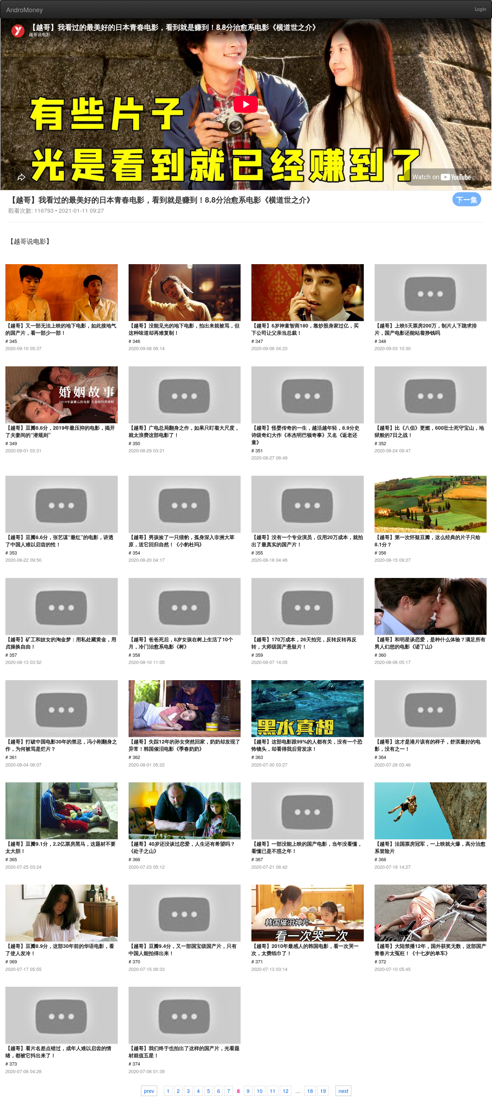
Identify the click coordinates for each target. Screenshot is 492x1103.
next (343, 1090)
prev (149, 1090)
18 (310, 1090)
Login (480, 9)
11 (273, 1090)
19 (323, 1090)
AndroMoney (24, 9)
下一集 (467, 199)
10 (260, 1090)
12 (286, 1090)
